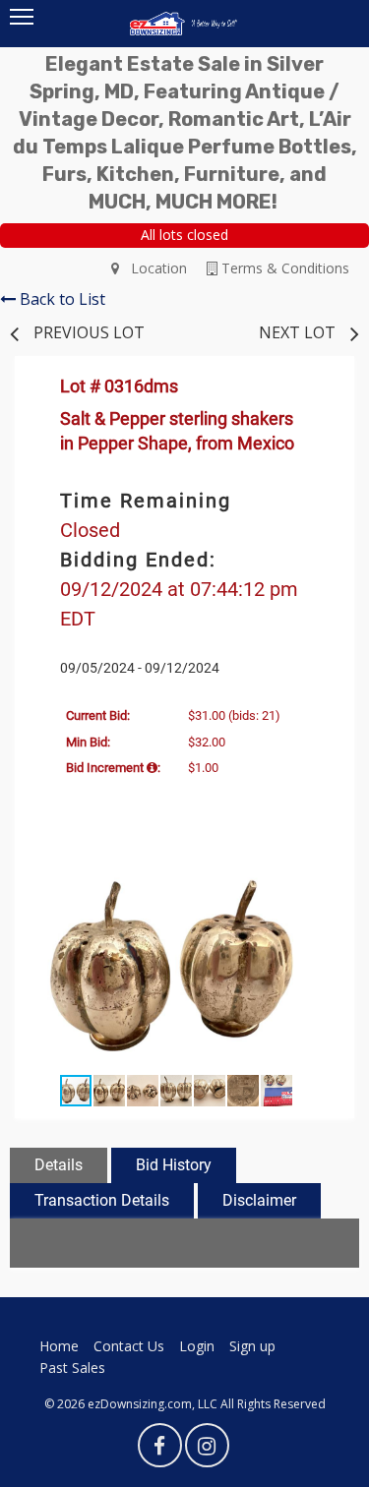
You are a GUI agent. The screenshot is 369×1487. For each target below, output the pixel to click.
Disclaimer (259, 1200)
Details (58, 1165)
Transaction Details (101, 1200)
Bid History (174, 1165)
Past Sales (72, 1367)
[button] (320, 875)
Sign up (252, 1346)
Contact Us (128, 1346)
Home (59, 1346)
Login (197, 1346)
